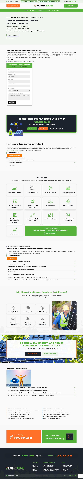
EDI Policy (65, 470)
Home (26, 10)
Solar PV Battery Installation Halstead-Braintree (19, 412)
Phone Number (12, 84)
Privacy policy (36, 472)
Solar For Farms (47, 472)
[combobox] (19, 90)
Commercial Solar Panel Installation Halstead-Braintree (56, 414)
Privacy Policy (66, 469)
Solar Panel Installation (14, 155)
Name (10, 70)
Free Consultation (50, 233)
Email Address (12, 74)
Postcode (11, 79)
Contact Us (55, 10)
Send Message (12, 102)
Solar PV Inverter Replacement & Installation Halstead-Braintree (23, 410)
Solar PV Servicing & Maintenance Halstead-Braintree (21, 418)
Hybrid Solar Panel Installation (50, 470)
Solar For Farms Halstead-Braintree (51, 418)
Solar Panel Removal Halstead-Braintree (53, 410)
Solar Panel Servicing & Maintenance (52, 468)
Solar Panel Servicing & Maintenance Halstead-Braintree (56, 412)
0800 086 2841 (72, 6)
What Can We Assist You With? (16, 93)
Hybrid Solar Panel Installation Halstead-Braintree (55, 416)
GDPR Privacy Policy (67, 466)
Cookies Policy (66, 468)
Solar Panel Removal (13, 152)
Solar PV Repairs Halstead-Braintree (16, 416)
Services (40, 10)
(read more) (34, 1)
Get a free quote (12, 35)
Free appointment (13, 6)
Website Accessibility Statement (69, 472)
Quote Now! (70, 437)
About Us (33, 10)
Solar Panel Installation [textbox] (14, 90)
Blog (48, 10)
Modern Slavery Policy (67, 465)
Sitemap (35, 470)
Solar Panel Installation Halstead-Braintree (53, 408)
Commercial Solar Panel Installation (51, 469)
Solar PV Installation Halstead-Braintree (17, 408)
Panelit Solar (11, 258)
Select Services (11, 88)
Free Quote (43, 129)
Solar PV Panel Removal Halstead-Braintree (18, 414)
